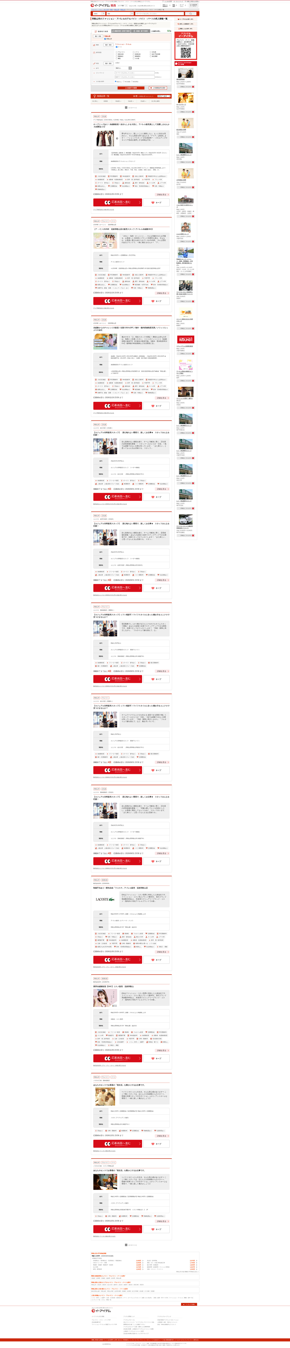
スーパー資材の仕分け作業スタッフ (184, 320)
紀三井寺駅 (135, 1291)
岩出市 (120, 1284)
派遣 (155, 1297)
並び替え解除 (155, 101)
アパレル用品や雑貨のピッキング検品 (184, 372)
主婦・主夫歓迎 (110, 1297)
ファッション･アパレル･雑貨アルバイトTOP (104, 1324)
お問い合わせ (118, 1340)
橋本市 (115, 1284)
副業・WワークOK (162, 1297)
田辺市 (99, 1284)
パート (137, 52)
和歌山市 (122, 9)
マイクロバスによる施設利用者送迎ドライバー (184, 527)
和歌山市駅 (110, 1291)
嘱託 (119, 58)
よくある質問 (168, 1)
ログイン (193, 5)
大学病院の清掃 (181, 180)
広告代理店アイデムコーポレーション (168, 1320)
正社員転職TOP (96, 1322)
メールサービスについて (181, 1340)
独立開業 (154, 56)
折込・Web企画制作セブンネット (166, 1324)
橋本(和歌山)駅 (95, 1291)
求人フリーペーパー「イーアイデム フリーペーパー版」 (139, 1322)
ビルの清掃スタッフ (182, 234)
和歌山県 (116, 9)
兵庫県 (98, 1278)
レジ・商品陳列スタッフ (183, 155)
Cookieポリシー (157, 1340)
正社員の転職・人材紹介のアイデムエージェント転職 (138, 1329)
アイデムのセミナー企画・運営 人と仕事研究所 (136, 1326)
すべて (120, 47)
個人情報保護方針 (168, 1340)
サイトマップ (179, 1)
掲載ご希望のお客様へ (193, 1)
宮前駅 (153, 1291)
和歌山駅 (103, 1291)
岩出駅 (141, 1291)
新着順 (106, 101)
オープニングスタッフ (134, 1297)
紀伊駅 (129, 1291)
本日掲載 (127, 81)
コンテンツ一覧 (95, 1299)
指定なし (119, 81)
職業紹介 (120, 56)
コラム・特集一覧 (106, 1299)
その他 (137, 58)
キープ (158, 203)
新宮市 (104, 1284)
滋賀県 (108, 1278)
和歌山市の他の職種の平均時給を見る (186, 1271)
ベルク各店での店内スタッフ (184, 206)
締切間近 (135, 81)
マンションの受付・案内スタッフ (184, 399)
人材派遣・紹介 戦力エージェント (167, 1322)
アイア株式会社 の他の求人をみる (103, 209)
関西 (111, 9)
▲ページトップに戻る (189, 1304)
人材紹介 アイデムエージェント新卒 (133, 1331)
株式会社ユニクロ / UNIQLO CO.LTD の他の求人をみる (110, 504)
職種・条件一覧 (188, 1297)
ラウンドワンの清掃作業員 (184, 346)
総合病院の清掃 (181, 129)
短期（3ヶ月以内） (147, 1297)
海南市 (125, 1284)
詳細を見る (161, 195)
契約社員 (120, 54)
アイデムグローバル (129, 1320)
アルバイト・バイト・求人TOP (100, 9)
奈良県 (113, 1278)
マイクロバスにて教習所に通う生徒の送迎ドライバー (184, 293)
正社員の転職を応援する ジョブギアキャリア (136, 1333)
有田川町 (136, 1284)
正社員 (154, 52)
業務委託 (137, 56)
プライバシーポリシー (145, 1340)
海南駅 (124, 1291)
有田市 (142, 1284)
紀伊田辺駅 (118, 1291)
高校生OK (119, 1297)
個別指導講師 (180, 79)
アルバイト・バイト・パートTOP (101, 1320)
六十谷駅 (147, 1291)
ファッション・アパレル (176, 1297)
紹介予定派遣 (156, 54)
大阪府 (93, 1278)
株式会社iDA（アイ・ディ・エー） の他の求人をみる (109, 967)
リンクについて (133, 1340)
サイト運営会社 (194, 1340)
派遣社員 (137, 54)
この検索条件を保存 (158, 88)
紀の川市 (110, 1284)
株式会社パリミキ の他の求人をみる (104, 1151)
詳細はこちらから (186, 86)
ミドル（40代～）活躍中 (98, 1297)
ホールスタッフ (181, 104)
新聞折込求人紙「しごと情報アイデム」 (134, 1324)
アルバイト (121, 52)
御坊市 (130, 1284)
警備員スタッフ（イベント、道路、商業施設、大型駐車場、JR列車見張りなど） (184, 262)
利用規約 (125, 1340)
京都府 (103, 1278)
